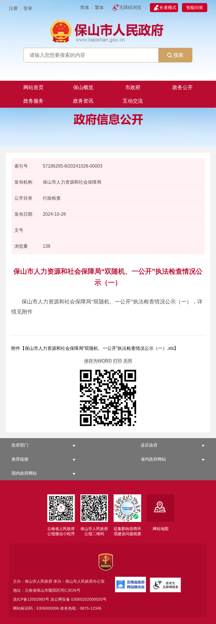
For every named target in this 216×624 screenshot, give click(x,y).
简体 (84, 7)
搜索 (178, 55)
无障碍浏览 (130, 7)
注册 (13, 8)
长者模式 (167, 7)
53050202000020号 (89, 599)
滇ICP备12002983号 (31, 599)
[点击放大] (108, 398)
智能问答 (194, 7)
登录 (27, 8)
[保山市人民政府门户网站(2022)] (108, 31)
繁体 (99, 7)
